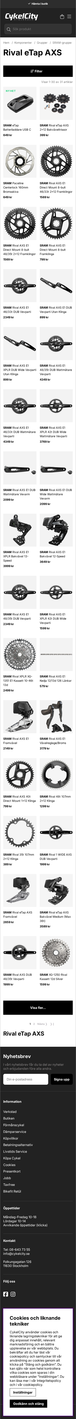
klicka (41, 1225)
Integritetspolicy (49, 1381)
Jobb (7, 1178)
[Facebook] (6, 1296)
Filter (38, 71)
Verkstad (10, 1112)
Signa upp (62, 1079)
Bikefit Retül (12, 1191)
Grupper (42, 42)
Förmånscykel (13, 1125)
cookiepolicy (32, 1385)
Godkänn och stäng (28, 1404)
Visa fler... (38, 1008)
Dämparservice (14, 1132)
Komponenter (23, 42)
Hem (6, 42)
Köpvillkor (10, 1138)
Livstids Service (15, 1151)
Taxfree (9, 1185)
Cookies (9, 1165)
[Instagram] (14, 1296)
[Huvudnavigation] (69, 16)
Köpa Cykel (11, 1158)
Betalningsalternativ (18, 1145)
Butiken (8, 1118)
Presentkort (11, 1171)
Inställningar (22, 1392)
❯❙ (52, 1023)
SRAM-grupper (62, 42)
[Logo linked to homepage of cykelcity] (20, 17)
